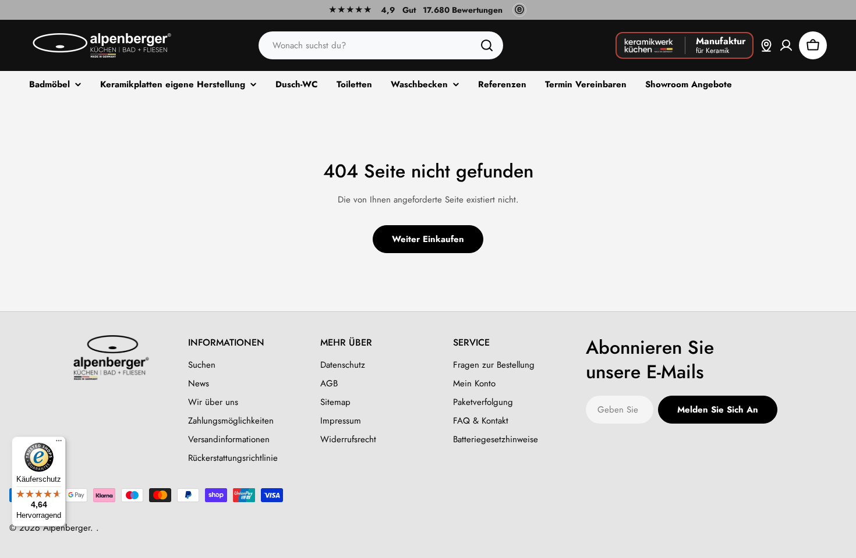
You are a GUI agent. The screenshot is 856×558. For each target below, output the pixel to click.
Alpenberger (66, 527)
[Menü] (59, 443)
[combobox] (381, 45)
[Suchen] (487, 45)
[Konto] (786, 45)
